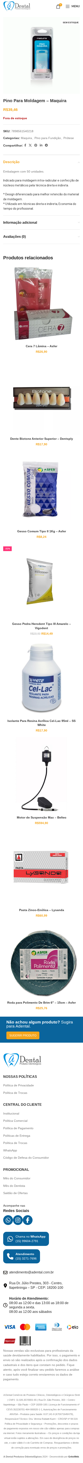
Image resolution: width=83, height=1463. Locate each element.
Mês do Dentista (14, 1185)
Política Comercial (15, 1120)
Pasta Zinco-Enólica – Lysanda (41, 910)
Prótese (68, 138)
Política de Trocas (15, 1092)
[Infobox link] (26, 1239)
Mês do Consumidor (16, 1178)
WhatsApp (10, 1150)
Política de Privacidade (18, 1085)
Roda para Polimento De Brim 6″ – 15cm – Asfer (41, 1002)
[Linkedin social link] (41, 145)
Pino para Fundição (47, 138)
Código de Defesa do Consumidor (26, 1157)
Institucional (11, 1113)
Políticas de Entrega (16, 1135)
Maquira (26, 138)
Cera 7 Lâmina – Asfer (41, 346)
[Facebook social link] (25, 145)
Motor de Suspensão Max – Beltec (41, 817)
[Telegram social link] (46, 145)
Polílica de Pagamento (18, 1128)
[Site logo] (16, 6)
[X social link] (30, 145)
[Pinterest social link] (36, 145)
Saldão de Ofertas (15, 1193)
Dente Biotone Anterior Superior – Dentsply (41, 438)
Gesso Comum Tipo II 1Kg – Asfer (41, 531)
